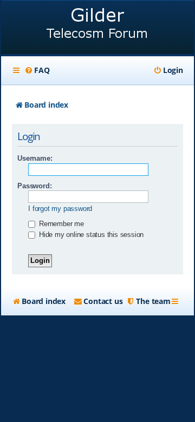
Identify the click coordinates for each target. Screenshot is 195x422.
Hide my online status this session (90, 234)
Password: (34, 186)
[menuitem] (36, 70)
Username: (34, 158)
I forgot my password (60, 209)
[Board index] (97, 28)
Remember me (60, 224)
